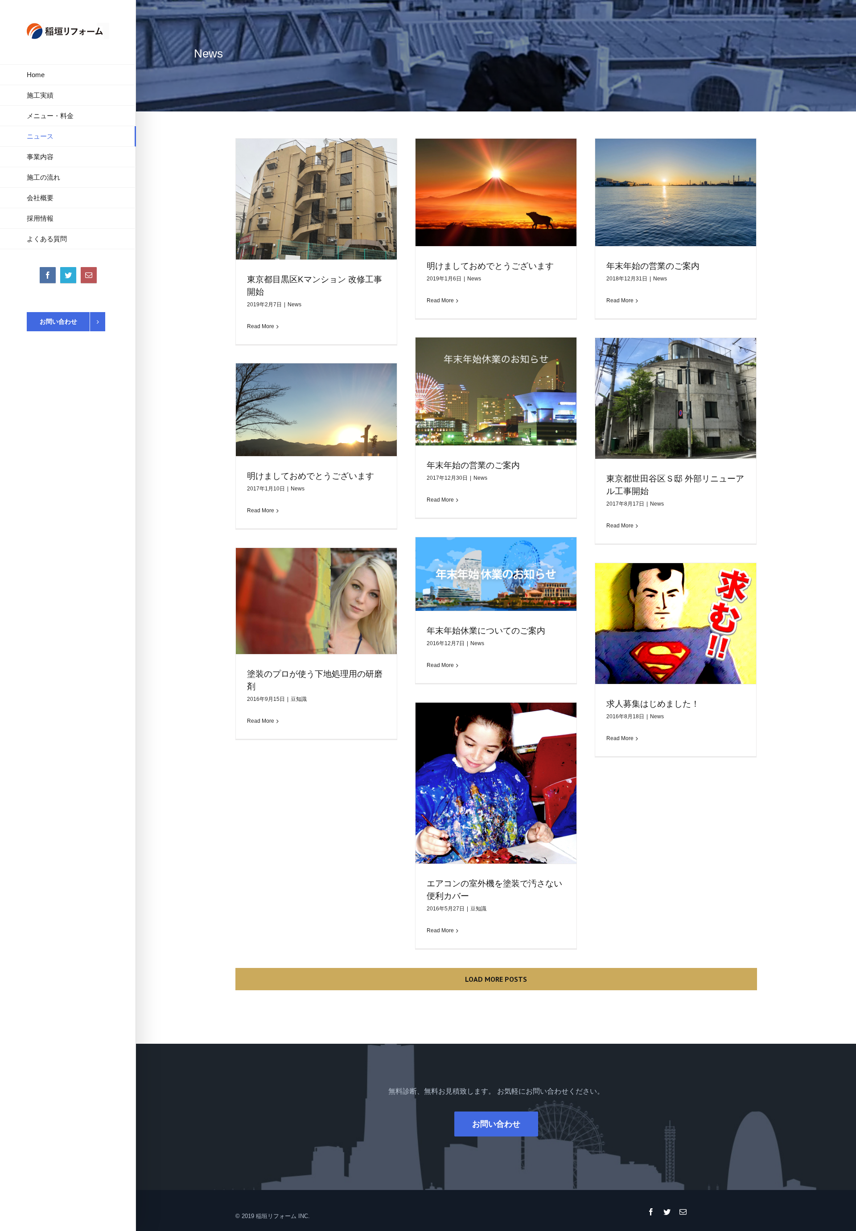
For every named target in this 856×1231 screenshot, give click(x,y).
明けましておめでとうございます (490, 266)
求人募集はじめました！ (653, 703)
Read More (260, 326)
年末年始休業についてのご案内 (486, 630)
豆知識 (299, 699)
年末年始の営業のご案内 (653, 266)
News (294, 304)
